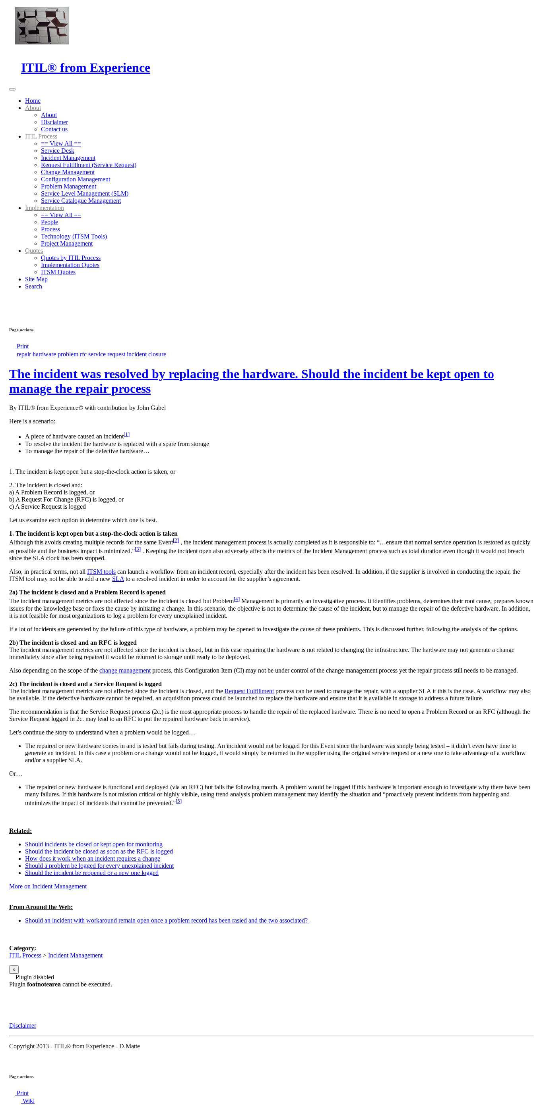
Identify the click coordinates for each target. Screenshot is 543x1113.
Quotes (34, 250)
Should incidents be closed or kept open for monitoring (94, 844)
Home (33, 100)
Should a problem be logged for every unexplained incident (99, 865)
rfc (83, 354)
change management (125, 670)
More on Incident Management (48, 886)
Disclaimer (54, 122)
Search (33, 286)
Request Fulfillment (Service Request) (88, 164)
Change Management (68, 172)
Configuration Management (75, 179)
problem (68, 354)
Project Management (67, 243)
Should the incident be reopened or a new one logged (92, 872)
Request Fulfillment (249, 691)
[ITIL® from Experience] (39, 48)
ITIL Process (41, 136)
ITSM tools (101, 571)
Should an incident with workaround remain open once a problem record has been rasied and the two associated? (167, 920)
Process (50, 229)
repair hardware (36, 354)
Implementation (44, 207)
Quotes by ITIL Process (71, 257)
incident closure (146, 354)
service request (106, 354)
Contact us (54, 129)
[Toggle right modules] (12, 304)
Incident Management (68, 157)
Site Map (36, 279)
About (33, 107)
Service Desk (57, 150)
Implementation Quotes (70, 264)
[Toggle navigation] (12, 89)
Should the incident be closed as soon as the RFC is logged (99, 851)
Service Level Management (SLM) (84, 193)
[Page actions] (12, 313)
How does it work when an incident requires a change (92, 858)
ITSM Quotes (58, 272)
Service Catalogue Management (81, 200)
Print (22, 346)
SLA (118, 578)
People (49, 222)
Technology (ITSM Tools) (74, 236)
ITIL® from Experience (85, 67)
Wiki (28, 1101)
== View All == (61, 143)
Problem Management (68, 186)
